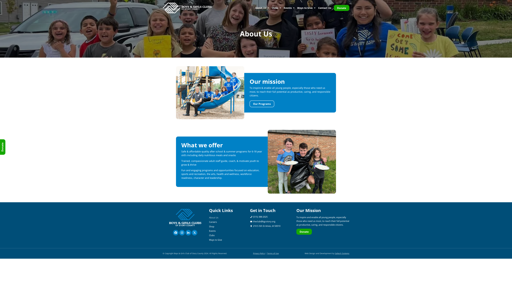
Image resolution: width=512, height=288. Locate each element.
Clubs (275, 7)
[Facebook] (176, 232)
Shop (211, 226)
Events (288, 7)
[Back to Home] (188, 8)
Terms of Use (273, 253)
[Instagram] (182, 232)
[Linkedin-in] (188, 232)
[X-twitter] (194, 232)
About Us (260, 7)
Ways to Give (305, 7)
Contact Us (324, 7)
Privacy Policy (259, 253)
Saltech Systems (342, 253)
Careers (213, 222)
